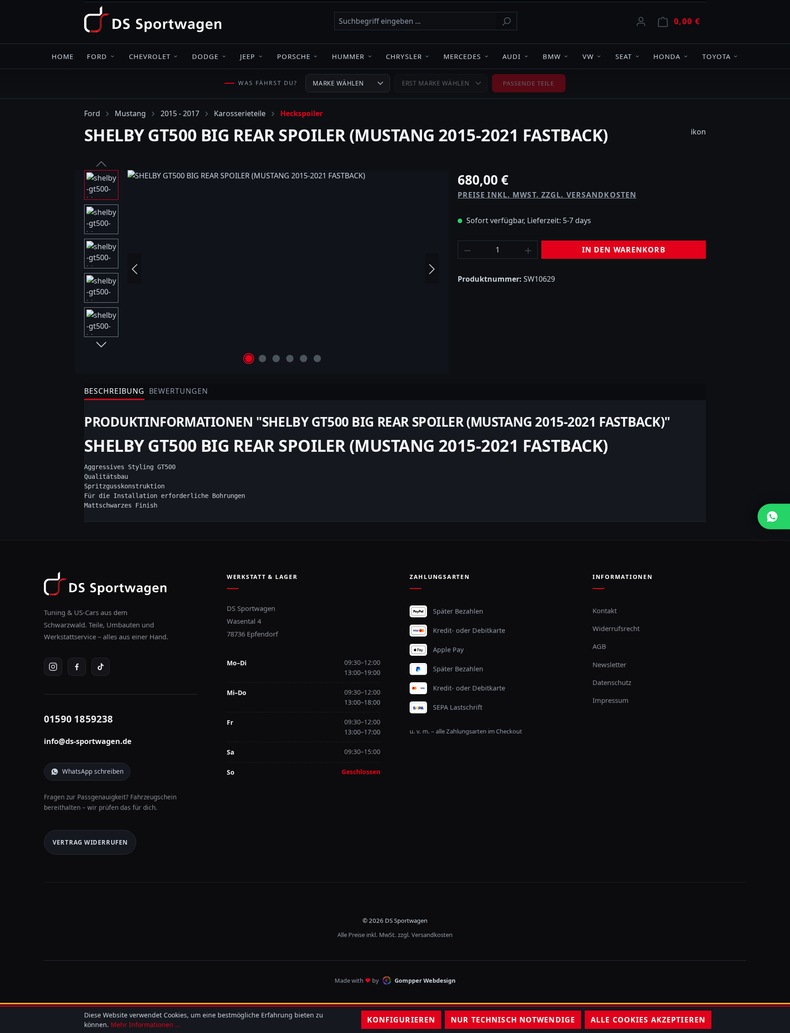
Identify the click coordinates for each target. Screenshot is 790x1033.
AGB (599, 646)
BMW (552, 56)
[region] (261, 268)
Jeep (247, 56)
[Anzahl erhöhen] (528, 250)
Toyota (716, 56)
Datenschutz (611, 682)
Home (63, 56)
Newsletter (609, 664)
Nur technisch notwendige (513, 1020)
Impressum (610, 700)
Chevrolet (150, 56)
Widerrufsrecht (616, 628)
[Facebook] (77, 667)
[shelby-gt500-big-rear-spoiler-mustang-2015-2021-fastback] (283, 268)
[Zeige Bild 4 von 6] (290, 358)
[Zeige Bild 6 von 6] (317, 358)
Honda (666, 56)
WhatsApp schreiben (92, 771)
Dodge (205, 56)
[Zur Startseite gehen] (152, 19)
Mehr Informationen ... (146, 1024)
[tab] (114, 391)
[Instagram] (53, 667)
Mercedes (462, 56)
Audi (511, 56)
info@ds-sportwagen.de (88, 741)
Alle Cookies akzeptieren (648, 1020)
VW (588, 56)
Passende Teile (529, 83)
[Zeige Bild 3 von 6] (276, 358)
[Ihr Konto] (641, 21)
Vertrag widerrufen (90, 842)
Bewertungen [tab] (178, 391)
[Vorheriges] (134, 269)
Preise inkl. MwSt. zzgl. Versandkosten (547, 195)
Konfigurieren (401, 1020)
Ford (97, 56)
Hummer (348, 56)
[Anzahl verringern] (467, 250)
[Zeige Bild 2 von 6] (262, 358)
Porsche (293, 56)
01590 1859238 (78, 718)
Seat (623, 56)
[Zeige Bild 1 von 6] (248, 358)
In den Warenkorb (624, 250)
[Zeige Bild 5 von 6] (303, 358)
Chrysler (404, 56)
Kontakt (604, 610)
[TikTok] (100, 667)
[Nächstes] (432, 269)
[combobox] (415, 21)
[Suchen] (506, 21)
